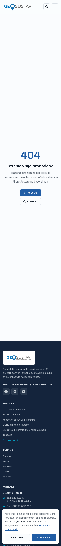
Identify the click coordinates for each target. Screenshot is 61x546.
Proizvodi (32, 201)
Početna (32, 192)
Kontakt (7, 476)
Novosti (7, 466)
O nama (7, 456)
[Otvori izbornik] (55, 6)
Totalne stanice (11, 414)
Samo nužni (17, 537)
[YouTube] (23, 391)
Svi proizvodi (10, 440)
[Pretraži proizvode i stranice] (46, 6)
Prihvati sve (44, 537)
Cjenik (6, 471)
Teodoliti (7, 434)
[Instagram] (15, 391)
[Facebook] (6, 391)
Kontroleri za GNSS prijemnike (19, 419)
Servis (6, 461)
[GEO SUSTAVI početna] (18, 6)
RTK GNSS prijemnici (14, 409)
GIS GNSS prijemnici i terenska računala (24, 429)
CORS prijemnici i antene (16, 424)
